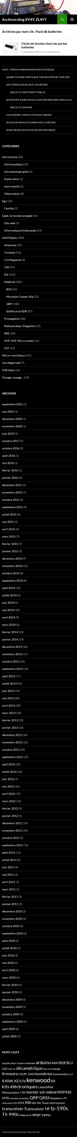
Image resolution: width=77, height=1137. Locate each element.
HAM (31, 1074)
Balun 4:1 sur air (21, 107)
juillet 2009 (9, 1036)
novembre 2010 (12, 918)
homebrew (43, 1073)
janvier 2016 (10, 477)
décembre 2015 (12, 485)
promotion (24, 1098)
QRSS (44, 1097)
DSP (10, 1069)
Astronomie (9, 157)
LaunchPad (45, 1087)
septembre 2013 (12, 668)
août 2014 (8, 588)
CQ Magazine (12, 260)
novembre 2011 (12, 830)
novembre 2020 (12, 426)
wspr (36, 1114)
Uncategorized (11, 362)
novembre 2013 (12, 654)
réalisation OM (9, 1103)
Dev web (9, 223)
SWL (7, 333)
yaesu (46, 1115)
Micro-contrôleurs (14, 355)
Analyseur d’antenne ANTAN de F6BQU (30, 129)
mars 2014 (9, 624)
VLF (6, 348)
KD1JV (20, 1081)
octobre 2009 (10, 1014)
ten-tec (36, 1103)
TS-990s (10, 1114)
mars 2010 (9, 977)
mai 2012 (8, 786)
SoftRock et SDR (16, 311)
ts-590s (59, 1108)
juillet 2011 (9, 860)
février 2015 (10, 544)
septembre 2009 (12, 1021)
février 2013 (10, 720)
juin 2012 (8, 779)
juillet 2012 (9, 771)
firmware (10, 1073)
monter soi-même (41, 1091)
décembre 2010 (12, 911)
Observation (12, 193)
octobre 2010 (10, 926)
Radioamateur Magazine (19, 326)
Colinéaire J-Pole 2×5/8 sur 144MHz (29, 114)
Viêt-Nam (8, 370)
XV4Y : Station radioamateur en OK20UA (28, 69)
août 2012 (8, 764)
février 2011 (10, 896)
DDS (5, 1068)
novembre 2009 (12, 1007)
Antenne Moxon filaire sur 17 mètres (31, 122)
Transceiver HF (37, 1108)
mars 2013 (9, 713)
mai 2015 (8, 521)
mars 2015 (9, 536)
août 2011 (8, 852)
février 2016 (10, 470)
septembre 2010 (12, 933)
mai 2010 (8, 962)
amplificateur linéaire (13, 1063)
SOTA (21, 1103)
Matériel (9, 282)
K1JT (70, 1074)
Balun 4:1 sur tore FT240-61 (28, 92)
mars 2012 (9, 801)
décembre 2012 (12, 735)
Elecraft (47, 1069)
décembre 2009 (12, 999)
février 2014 (10, 632)
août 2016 (8, 455)
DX (6, 274)
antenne (30, 1063)
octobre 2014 (10, 573)
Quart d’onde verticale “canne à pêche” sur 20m (38, 77)
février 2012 (10, 808)
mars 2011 (9, 889)
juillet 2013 (9, 683)
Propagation (12, 318)
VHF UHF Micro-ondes (19, 340)
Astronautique (13, 164)
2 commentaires (51, 51)
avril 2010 (8, 970)
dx (14, 1069)
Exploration (11, 179)
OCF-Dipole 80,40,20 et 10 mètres (27, 84)
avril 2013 (8, 705)
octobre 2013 (10, 661)
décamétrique (29, 1068)
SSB (28, 1102)
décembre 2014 (12, 558)
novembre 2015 (12, 492)
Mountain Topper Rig (19, 296)
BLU (69, 1063)
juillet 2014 (9, 595)
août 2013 (8, 676)
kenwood (38, 1080)
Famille (9, 208)
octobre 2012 (10, 749)
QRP (9, 304)
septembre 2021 (12, 404)
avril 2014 (8, 617)
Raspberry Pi (58, 1098)
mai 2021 (8, 411)
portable (14, 1098)
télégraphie (26, 1115)
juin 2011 (8, 867)
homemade (60, 1074)
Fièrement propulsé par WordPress (21, 1132)
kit (53, 1080)
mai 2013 (8, 698)
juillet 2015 (9, 514)
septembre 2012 (12, 757)
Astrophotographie (16, 171)
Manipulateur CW (13, 1092)
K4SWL (8, 1081)
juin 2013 (8, 691)
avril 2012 (8, 793)
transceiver (12, 1108)
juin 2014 (8, 602)
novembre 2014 (12, 566)
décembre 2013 (12, 646)
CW (6, 267)
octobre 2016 (10, 448)
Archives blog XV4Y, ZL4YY (24, 19)
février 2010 (10, 985)
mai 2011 (8, 874)
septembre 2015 (12, 507)
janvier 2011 (10, 904)
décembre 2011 (12, 823)
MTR (5, 1098)
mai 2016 (8, 463)
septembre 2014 (12, 580)
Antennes (10, 245)
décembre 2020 (12, 419)
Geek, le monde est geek (17, 215)
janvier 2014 (10, 639)
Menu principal (72, 19)
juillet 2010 (9, 948)
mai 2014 (8, 610)
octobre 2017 (10, 441)
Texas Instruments (53, 1103)
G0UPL (23, 1074)
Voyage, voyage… (12, 377)
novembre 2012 (12, 742)
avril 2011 (8, 882)
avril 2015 (8, 529)
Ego (4, 201)
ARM (55, 1063)
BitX (9, 289)
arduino (43, 1062)
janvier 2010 (10, 992)
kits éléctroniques (20, 1086)
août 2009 (8, 1029)
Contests (9, 252)
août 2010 (8, 940)
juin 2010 (8, 955)
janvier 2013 (10, 727)
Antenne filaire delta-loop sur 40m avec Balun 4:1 (39, 99)
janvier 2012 (10, 815)
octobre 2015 (10, 499)
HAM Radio (9, 237)
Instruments (12, 186)
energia (56, 1068)
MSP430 (64, 1092)
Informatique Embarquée (20, 230)
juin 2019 (8, 433)
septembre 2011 (12, 845)
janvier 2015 (10, 551)
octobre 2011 (10, 838)
